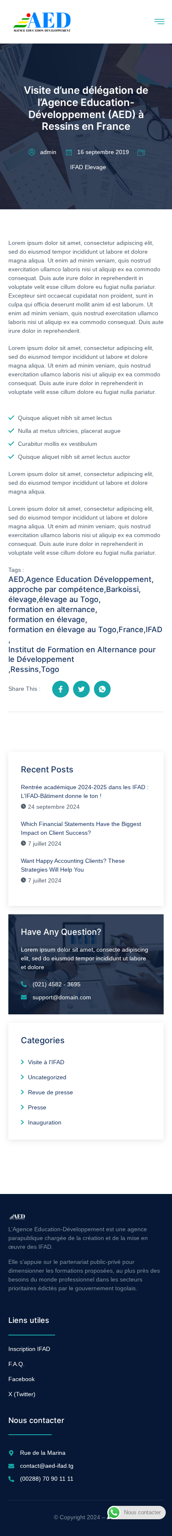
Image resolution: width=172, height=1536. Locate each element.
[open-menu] (159, 22)
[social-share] (60, 689)
